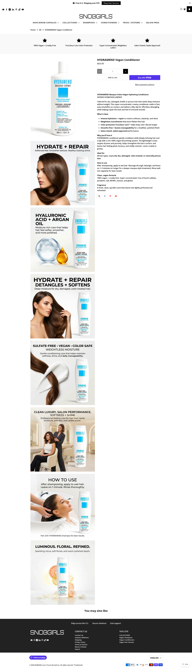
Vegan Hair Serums (126, 642)
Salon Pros (152, 22)
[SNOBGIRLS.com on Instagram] (10, 10)
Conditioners (109, 22)
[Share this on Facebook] (105, 196)
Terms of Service (81, 644)
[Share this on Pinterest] (110, 196)
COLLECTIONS (70, 22)
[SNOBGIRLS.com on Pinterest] (16, 10)
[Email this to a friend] (116, 196)
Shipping (78, 640)
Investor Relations (82, 637)
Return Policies (80, 647)
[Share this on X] (99, 196)
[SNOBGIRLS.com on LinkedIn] (13, 10)
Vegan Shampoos (125, 637)
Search (77, 649)
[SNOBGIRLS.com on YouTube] (23, 10)
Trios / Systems (131, 22)
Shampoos (89, 22)
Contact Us (79, 635)
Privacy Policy (80, 642)
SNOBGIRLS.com (40, 665)
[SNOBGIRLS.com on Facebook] (7, 10)
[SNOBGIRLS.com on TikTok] (20, 10)
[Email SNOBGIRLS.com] (3, 10)
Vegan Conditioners (126, 640)
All (40, 30)
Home (33, 30)
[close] (190, 3)
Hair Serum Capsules (44, 22)
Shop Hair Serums (111, 3)
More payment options (144, 84)
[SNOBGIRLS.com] (96, 16)
